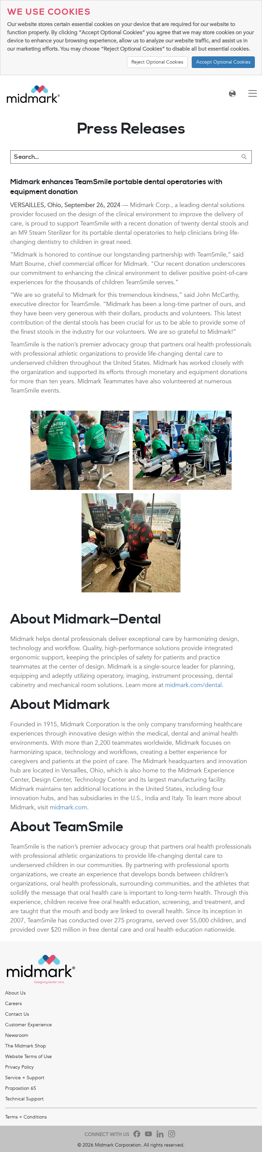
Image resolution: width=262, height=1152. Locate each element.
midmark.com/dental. (194, 685)
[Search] (243, 157)
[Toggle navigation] (252, 94)
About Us (15, 993)
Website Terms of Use (28, 1056)
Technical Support (24, 1099)
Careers (13, 1003)
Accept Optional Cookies (223, 62)
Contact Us (17, 1014)
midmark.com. (69, 807)
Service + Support (24, 1077)
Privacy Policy (19, 1067)
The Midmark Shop (25, 1046)
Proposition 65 (20, 1088)
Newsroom (16, 1035)
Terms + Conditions (26, 1117)
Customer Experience (28, 1024)
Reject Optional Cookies (157, 62)
